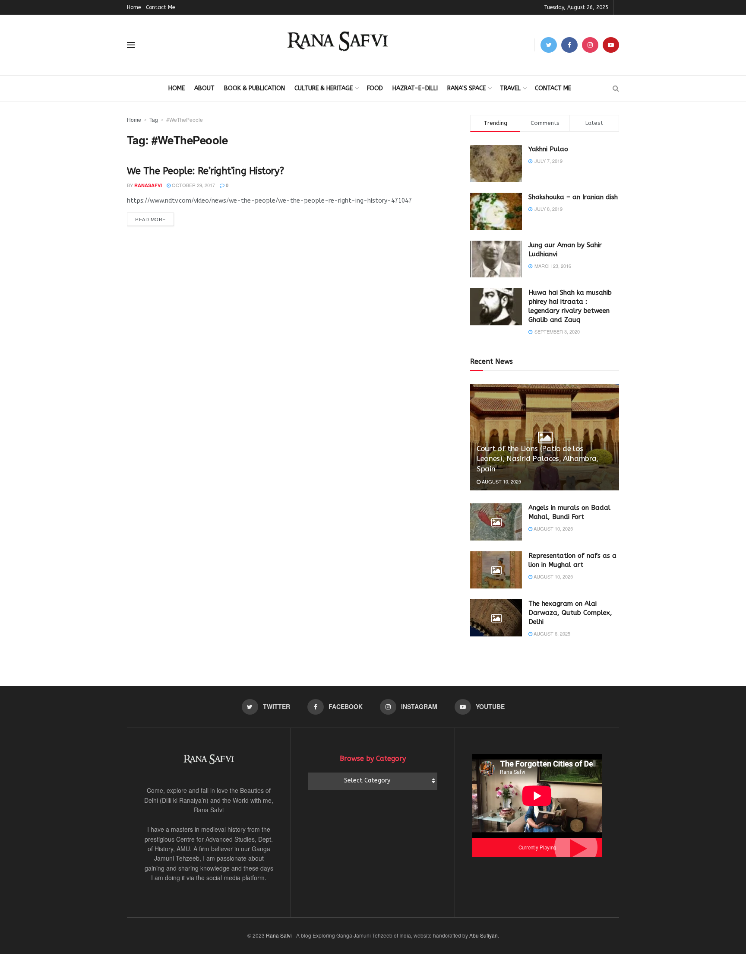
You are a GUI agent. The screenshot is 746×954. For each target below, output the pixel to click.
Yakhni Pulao (548, 149)
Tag (153, 119)
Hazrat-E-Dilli (415, 88)
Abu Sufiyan (483, 935)
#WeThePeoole (184, 119)
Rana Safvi (279, 935)
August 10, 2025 (500, 481)
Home (134, 7)
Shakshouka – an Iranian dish (573, 197)
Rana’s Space (466, 88)
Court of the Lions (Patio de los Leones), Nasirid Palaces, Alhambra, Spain (537, 459)
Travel (510, 88)
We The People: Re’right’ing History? (205, 171)
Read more (150, 219)
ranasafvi (148, 185)
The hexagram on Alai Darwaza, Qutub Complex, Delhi (570, 613)
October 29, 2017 (193, 184)
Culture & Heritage (323, 88)
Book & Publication (254, 88)
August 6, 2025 (551, 633)
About (204, 88)
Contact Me (160, 7)
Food (375, 88)
